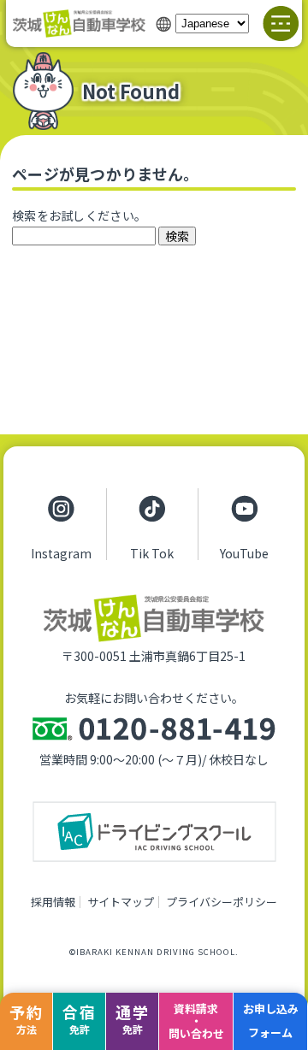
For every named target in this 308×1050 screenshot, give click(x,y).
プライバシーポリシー (221, 902)
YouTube (244, 552)
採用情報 (53, 902)
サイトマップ (120, 902)
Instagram (61, 552)
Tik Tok (152, 552)
